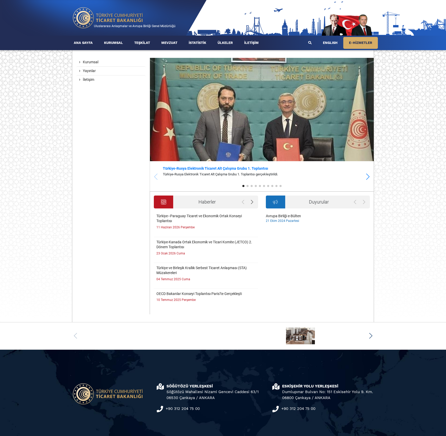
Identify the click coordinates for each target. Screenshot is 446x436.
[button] (367, 176)
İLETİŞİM (251, 43)
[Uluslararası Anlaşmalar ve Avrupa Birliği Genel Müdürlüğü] (108, 17)
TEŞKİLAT (142, 43)
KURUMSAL (113, 43)
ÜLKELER (225, 43)
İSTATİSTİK (197, 43)
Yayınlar (89, 71)
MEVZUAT (169, 43)
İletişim (88, 79)
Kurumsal (90, 62)
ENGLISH (330, 43)
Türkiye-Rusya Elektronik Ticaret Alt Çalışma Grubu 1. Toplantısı (215, 168)
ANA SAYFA (83, 43)
